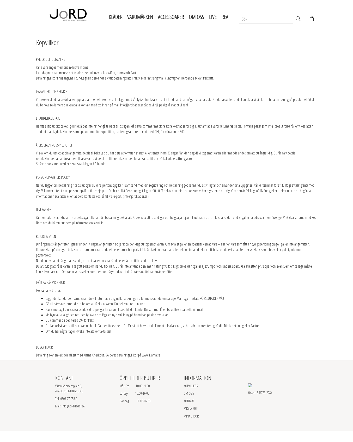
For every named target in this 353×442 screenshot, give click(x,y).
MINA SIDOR (191, 416)
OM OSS (189, 393)
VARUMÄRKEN (140, 16)
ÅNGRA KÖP (190, 408)
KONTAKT (189, 401)
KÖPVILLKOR (191, 385)
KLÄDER (115, 16)
